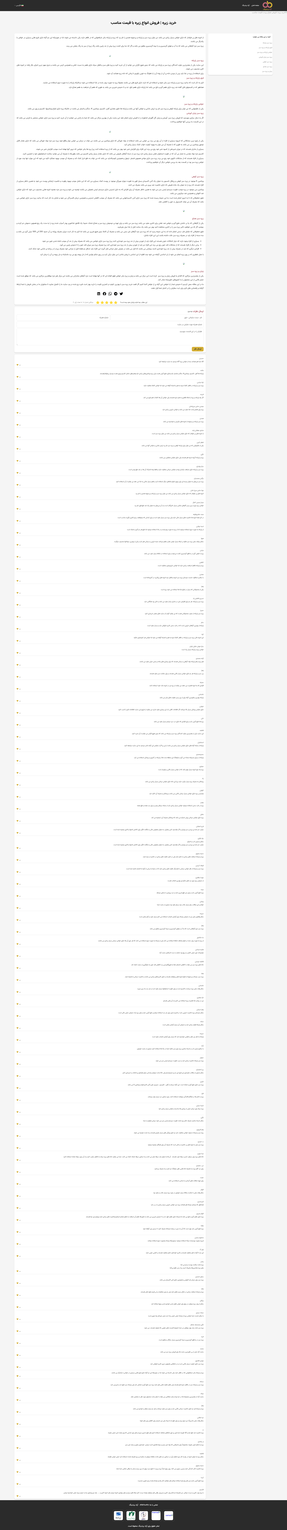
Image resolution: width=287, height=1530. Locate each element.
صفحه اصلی (255, 5)
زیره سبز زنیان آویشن (265, 57)
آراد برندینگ (245, 5)
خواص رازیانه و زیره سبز (264, 52)
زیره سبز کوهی (267, 62)
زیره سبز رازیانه (267, 43)
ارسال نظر (197, 349)
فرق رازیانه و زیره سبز (265, 47)
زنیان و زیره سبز (267, 71)
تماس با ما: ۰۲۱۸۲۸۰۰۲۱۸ (149, 1505)
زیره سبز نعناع (267, 66)
